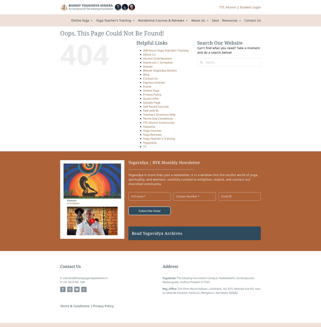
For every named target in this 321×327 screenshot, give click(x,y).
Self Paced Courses (156, 106)
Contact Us (150, 78)
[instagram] (70, 289)
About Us (149, 54)
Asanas (148, 66)
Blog (146, 74)
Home (147, 86)
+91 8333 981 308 (74, 282)
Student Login (250, 7)
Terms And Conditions (158, 118)
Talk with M (150, 110)
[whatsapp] (84, 289)
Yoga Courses (152, 130)
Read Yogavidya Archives (157, 233)
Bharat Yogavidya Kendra (160, 70)
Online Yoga (151, 90)
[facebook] (63, 289)
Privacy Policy (152, 94)
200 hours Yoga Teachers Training (165, 50)
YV (144, 146)
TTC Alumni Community (158, 122)
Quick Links (151, 98)
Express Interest (154, 82)
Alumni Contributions (157, 58)
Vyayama (149, 126)
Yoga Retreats (152, 134)
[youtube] (77, 289)
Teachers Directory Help (159, 114)
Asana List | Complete (158, 62)
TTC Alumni (227, 7)
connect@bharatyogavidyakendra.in (85, 278)
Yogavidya (150, 142)
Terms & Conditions (75, 306)
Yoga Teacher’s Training (159, 138)
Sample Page (151, 102)
